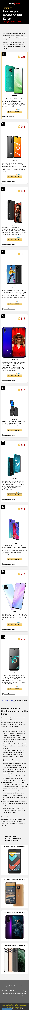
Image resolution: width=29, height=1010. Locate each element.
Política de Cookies (14, 986)
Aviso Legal (5, 986)
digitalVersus (5, 700)
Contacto (24, 986)
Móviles (11, 700)
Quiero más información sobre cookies (19, 1008)
